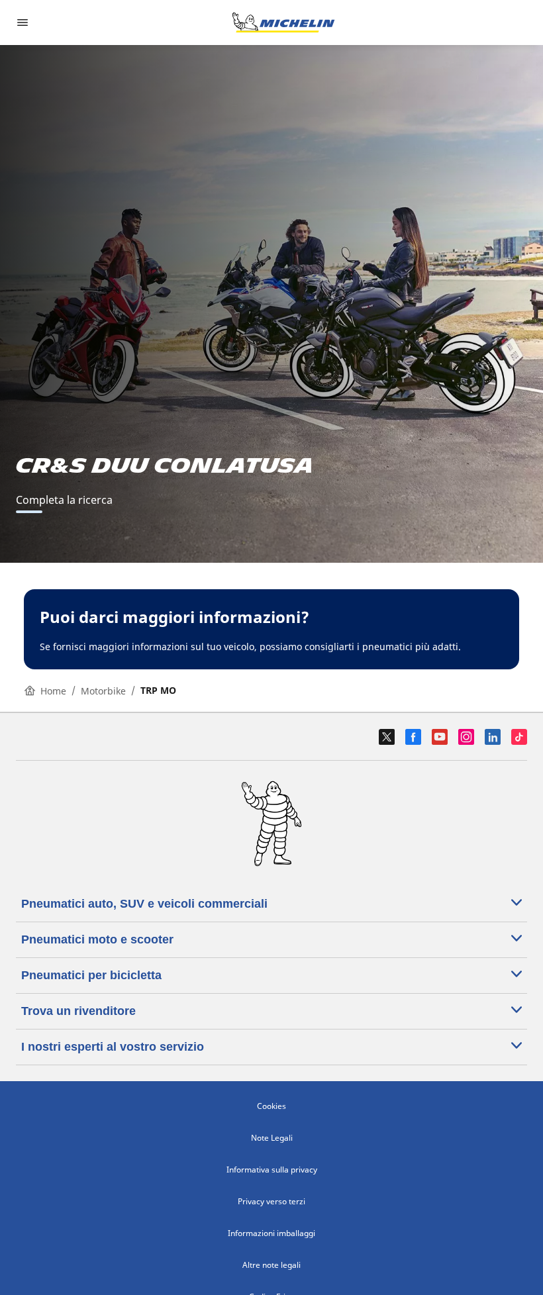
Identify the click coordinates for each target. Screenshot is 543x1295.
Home (53, 691)
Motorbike (103, 691)
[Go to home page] (283, 22)
